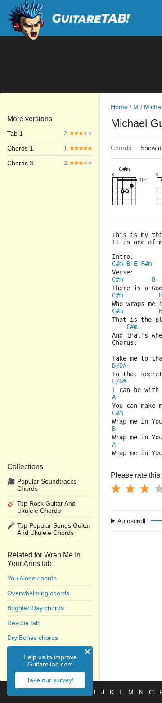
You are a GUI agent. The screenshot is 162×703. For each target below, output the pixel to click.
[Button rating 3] (144, 488)
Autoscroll (131, 521)
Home (119, 106)
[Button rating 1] (115, 488)
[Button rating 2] (130, 488)
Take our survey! (50, 680)
